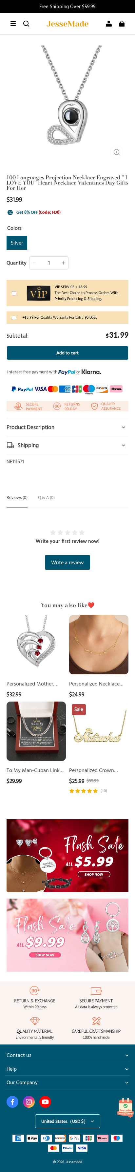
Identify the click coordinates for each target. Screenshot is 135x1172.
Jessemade (73, 1161)
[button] (13, 23)
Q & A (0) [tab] (46, 497)
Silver (17, 243)
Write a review (67, 562)
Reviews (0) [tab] (17, 497)
